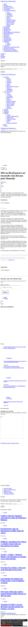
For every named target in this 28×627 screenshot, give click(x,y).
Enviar (2, 506)
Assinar (2, 71)
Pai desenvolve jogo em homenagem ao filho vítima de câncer (12, 531)
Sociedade (9, 82)
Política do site (10, 117)
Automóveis (9, 89)
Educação (9, 18)
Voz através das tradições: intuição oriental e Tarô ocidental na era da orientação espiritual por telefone (15, 362)
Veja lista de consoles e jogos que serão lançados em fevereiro (13, 569)
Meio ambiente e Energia (12, 86)
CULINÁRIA (7, 9)
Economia (9, 79)
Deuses (8, 17)
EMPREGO (6, 41)
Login (5, 3)
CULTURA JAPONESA (10, 10)
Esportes (9, 87)
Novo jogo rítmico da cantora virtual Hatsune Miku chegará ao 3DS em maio (13, 594)
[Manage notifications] (4, 623)
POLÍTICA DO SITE (9, 48)
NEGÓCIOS (7, 35)
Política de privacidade (6, 625)
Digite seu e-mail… (5, 284)
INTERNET (7, 30)
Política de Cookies (11, 119)
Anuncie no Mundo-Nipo (13, 116)
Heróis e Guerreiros (11, 20)
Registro (6, 5)
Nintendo (6, 298)
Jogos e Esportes (10, 22)
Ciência (8, 83)
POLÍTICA (6, 36)
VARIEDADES (7, 40)
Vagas (8, 43)
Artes (8, 12)
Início (2, 131)
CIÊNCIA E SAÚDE (9, 7)
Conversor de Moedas (12, 123)
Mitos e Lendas (10, 24)
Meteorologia (10, 90)
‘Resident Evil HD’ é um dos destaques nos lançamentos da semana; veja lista (12, 607)
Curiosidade (9, 14)
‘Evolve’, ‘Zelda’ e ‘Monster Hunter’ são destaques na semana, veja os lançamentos (13, 557)
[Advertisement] (14, 148)
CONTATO (6, 45)
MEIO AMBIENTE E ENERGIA (12, 32)
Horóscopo (9, 108)
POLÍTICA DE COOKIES (10, 49)
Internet (8, 85)
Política (8, 78)
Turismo (8, 25)
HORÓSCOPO (7, 29)
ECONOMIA (7, 26)
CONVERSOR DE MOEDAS (11, 51)
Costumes (9, 13)
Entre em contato (8, 488)
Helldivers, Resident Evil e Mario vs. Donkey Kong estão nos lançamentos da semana (13, 544)
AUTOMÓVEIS (8, 6)
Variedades (9, 358)
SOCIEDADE (7, 37)
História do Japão (11, 21)
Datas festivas (10, 16)
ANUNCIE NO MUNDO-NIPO (11, 47)
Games (5, 131)
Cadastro (9, 44)
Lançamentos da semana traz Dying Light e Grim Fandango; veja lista (12, 581)
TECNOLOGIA (7, 39)
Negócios (9, 81)
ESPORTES (6, 28)
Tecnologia (9, 398)
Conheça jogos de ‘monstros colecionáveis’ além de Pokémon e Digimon (13, 518)
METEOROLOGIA (8, 33)
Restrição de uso (11, 259)
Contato (8, 115)
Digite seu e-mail (5, 69)
